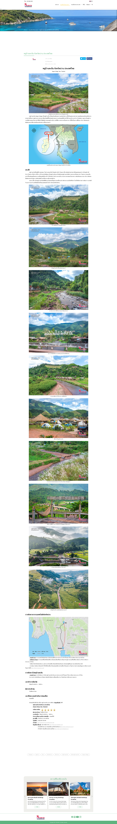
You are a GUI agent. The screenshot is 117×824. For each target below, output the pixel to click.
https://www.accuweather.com (56, 724)
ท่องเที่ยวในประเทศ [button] (64, 4)
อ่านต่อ (37, 806)
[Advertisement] (58, 41)
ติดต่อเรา (88, 4)
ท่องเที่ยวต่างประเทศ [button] (75, 4)
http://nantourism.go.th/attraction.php (45, 722)
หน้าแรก (57, 4)
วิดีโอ (84, 4)
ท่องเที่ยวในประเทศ (33, 29)
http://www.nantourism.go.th (67, 726)
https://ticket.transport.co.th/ (37, 668)
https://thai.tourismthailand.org (61, 728)
